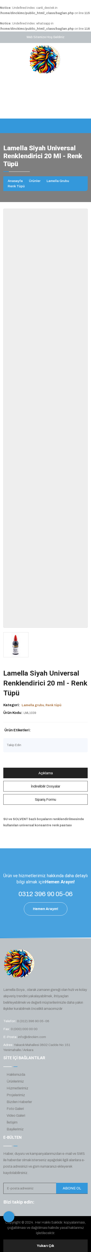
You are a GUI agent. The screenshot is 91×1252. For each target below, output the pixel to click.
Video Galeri (15, 1115)
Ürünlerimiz (15, 1081)
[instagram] (56, 1202)
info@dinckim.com (73, 101)
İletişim (11, 1122)
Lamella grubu (58, 181)
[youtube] (72, 1202)
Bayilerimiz (15, 1129)
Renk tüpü (16, 186)
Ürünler (34, 181)
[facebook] (39, 1202)
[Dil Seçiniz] (8, 1216)
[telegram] (48, 1202)
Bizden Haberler (19, 1102)
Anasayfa (15, 181)
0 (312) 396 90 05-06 (33, 1021)
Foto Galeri (15, 1109)
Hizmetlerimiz (17, 1088)
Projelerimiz (15, 1095)
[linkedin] (64, 1202)
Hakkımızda (15, 1074)
